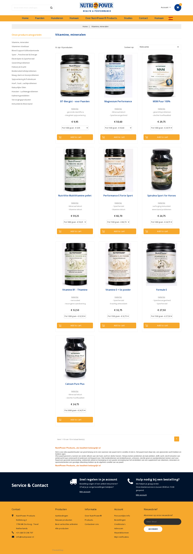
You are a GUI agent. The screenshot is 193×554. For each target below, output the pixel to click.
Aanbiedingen (61, 515)
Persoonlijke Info (122, 515)
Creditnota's (120, 524)
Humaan (74, 18)
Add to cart (76, 137)
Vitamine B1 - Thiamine (74, 289)
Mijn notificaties (121, 537)
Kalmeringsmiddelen (20, 95)
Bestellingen (120, 520)
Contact (143, 18)
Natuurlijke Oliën (19, 87)
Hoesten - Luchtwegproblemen (25, 91)
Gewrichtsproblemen (21, 63)
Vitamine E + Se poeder (118, 289)
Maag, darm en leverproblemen (25, 75)
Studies (128, 18)
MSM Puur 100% (161, 101)
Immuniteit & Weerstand (22, 104)
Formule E (161, 289)
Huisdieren (57, 18)
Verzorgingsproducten (21, 99)
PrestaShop (57, 550)
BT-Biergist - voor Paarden (75, 101)
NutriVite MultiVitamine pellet (75, 195)
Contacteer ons (92, 524)
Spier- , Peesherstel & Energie (24, 54)
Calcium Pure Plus (74, 383)
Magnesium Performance (118, 101)
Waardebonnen (121, 532)
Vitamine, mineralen (20, 42)
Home (25, 18)
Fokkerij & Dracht (19, 67)
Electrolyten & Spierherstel (23, 58)
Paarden (39, 18)
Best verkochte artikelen (66, 524)
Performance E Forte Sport (118, 195)
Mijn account (85, 491)
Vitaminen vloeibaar (20, 46)
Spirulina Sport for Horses (161, 195)
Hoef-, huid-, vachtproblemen (24, 83)
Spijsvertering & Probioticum (24, 79)
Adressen (118, 528)
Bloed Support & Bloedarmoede (25, 50)
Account (118, 509)
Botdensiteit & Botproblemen (24, 71)
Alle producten (62, 528)
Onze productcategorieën (27, 34)
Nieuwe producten (63, 520)
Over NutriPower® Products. (101, 18)
